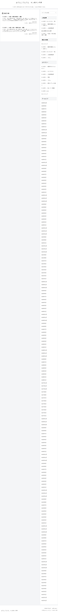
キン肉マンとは (45, 91)
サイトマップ (44, 43)
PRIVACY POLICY (48, 608)
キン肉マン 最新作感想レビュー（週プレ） (48, 47)
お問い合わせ (54, 608)
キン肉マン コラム (46, 57)
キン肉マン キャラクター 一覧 (48, 51)
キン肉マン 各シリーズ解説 (48, 88)
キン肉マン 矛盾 (45, 77)
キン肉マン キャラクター (47, 71)
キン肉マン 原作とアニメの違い (48, 84)
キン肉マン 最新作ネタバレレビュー (48, 67)
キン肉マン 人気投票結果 (47, 54)
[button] (56, 12)
